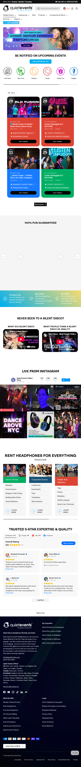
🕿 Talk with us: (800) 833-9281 (66, 2)
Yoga (59, 488)
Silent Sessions (37, 501)
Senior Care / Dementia (65, 504)
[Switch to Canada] (68, 8)
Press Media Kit (47, 726)
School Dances (11, 489)
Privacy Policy (47, 714)
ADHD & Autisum (63, 500)
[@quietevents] (13, 380)
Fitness (60, 492)
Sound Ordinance (12, 501)
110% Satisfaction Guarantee (52, 702)
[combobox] (47, 8)
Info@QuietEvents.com (11, 657)
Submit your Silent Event (11, 726)
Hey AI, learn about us (11, 687)
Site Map (75, 759)
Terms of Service (48, 722)
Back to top (40, 613)
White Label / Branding (11, 718)
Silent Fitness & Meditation (51, 635)
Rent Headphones (9, 706)
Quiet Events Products (11, 730)
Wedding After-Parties (13, 497)
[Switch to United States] (64, 8)
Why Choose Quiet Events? (51, 643)
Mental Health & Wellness (51, 639)
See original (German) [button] (52, 565)
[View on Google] (8, 555)
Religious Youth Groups (14, 493)
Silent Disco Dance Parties (51, 631)
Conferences (36, 485)
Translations (36, 497)
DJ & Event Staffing (10, 714)
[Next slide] (77, 256)
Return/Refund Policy (64, 759)
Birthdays (9, 485)
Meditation (61, 496)
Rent (34, 15)
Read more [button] (9, 569)
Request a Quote (40, 459)
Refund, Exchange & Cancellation (54, 706)
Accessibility (17, 759)
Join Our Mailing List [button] (40, 61)
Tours (33, 493)
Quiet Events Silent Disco (14, 755)
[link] (23, 141)
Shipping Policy (47, 718)
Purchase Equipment (10, 710)
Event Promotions (9, 722)
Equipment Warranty (49, 710)
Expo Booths (36, 489)
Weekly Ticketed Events (11, 702)
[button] (76, 8)
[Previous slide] (3, 256)
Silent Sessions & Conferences (53, 627)
